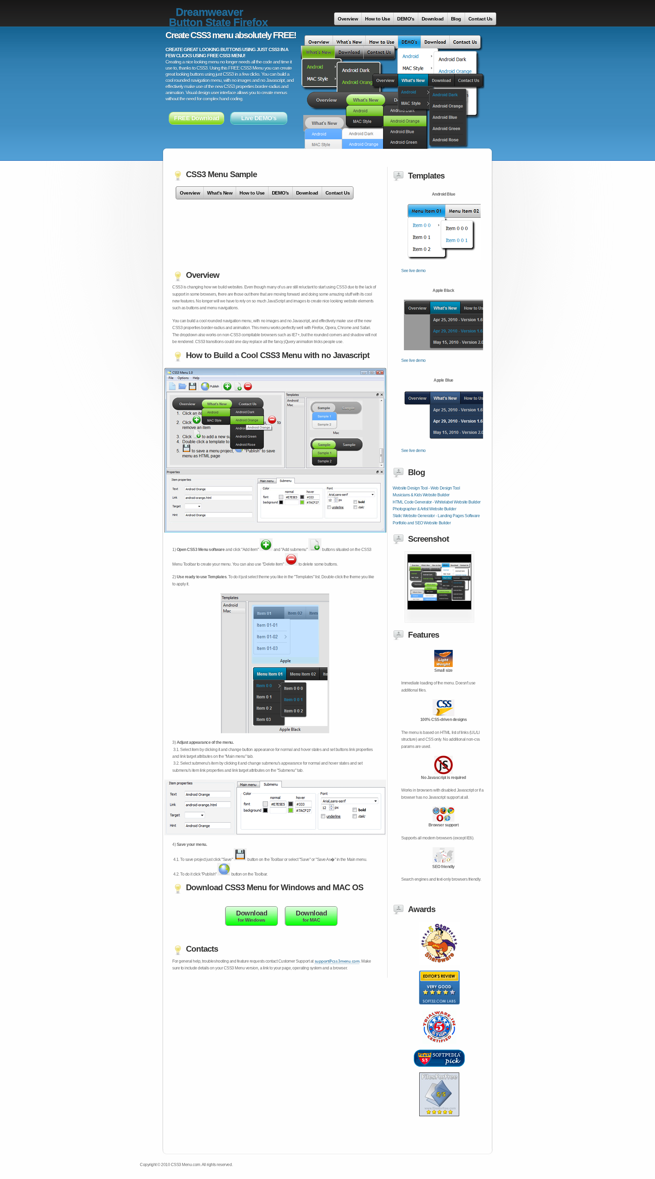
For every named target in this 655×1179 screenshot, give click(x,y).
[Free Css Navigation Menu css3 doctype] (439, 1047)
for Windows (251, 916)
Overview (348, 19)
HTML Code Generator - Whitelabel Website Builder (437, 502)
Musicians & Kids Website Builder (421, 495)
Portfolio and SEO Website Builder (422, 523)
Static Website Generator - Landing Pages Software (436, 515)
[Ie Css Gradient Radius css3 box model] (439, 968)
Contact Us (480, 19)
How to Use (377, 19)
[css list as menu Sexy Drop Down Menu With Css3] (439, 621)
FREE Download (196, 118)
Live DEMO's (259, 118)
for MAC (311, 916)
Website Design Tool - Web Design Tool (426, 488)
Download (433, 19)
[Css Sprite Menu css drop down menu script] (439, 1120)
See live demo (413, 270)
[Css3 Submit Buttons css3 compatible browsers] (439, 1008)
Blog (456, 19)
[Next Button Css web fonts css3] (439, 1070)
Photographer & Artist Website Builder (424, 509)
